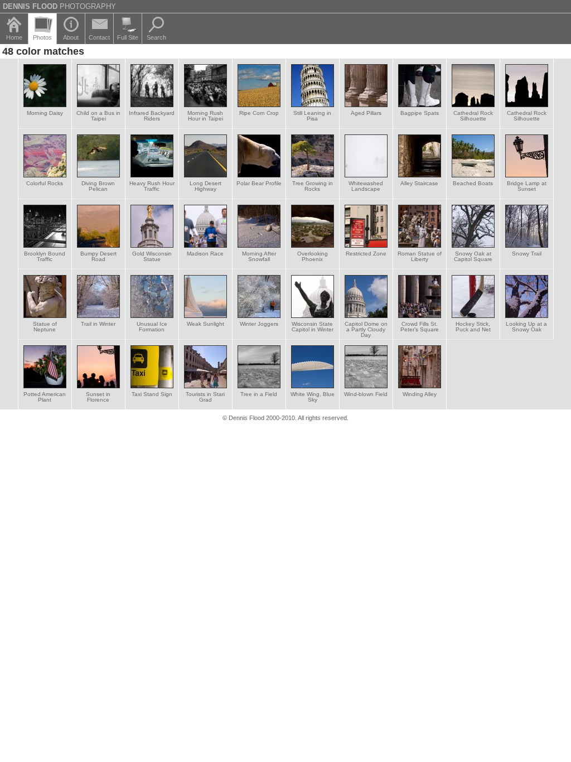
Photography (59, 6)
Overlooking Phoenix (312, 256)
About (71, 37)
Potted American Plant (44, 397)
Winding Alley (420, 394)
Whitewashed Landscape (366, 186)
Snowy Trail (526, 253)
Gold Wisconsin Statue (152, 256)
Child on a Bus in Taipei (98, 116)
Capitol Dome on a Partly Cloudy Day (366, 329)
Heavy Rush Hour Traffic (152, 186)
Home (14, 37)
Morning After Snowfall (259, 256)
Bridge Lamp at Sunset (526, 186)
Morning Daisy (45, 113)
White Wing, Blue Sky (313, 397)
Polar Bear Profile (259, 183)
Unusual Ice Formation (152, 326)
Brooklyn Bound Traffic (44, 256)
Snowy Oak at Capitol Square (473, 256)
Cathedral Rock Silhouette (473, 116)
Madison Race (205, 253)
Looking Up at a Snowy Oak (526, 326)
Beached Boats (473, 183)
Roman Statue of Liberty (420, 256)
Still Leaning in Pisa (312, 116)
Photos (42, 37)
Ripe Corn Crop (259, 113)
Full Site (127, 37)
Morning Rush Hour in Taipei (205, 116)
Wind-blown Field (366, 394)
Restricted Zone (366, 253)
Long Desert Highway (205, 186)
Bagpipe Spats (419, 113)
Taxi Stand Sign (152, 394)
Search (156, 37)
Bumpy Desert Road (98, 256)
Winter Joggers (259, 324)
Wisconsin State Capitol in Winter (312, 326)
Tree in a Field (258, 394)
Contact (99, 37)
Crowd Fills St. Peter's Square (419, 326)
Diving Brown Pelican (98, 186)
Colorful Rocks (44, 183)
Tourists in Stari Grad (205, 397)
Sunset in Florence (98, 397)
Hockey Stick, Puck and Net (473, 326)
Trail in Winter (98, 324)
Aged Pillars (366, 113)
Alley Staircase (419, 183)
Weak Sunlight (205, 324)
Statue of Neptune (45, 326)
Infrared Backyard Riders (152, 116)
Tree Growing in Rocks (312, 186)
